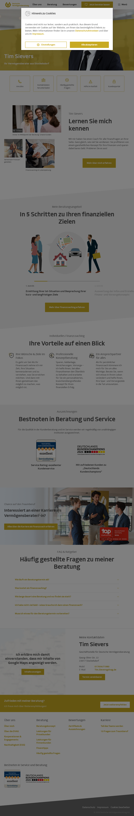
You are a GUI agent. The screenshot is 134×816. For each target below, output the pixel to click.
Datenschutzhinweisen (87, 30)
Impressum (38, 33)
